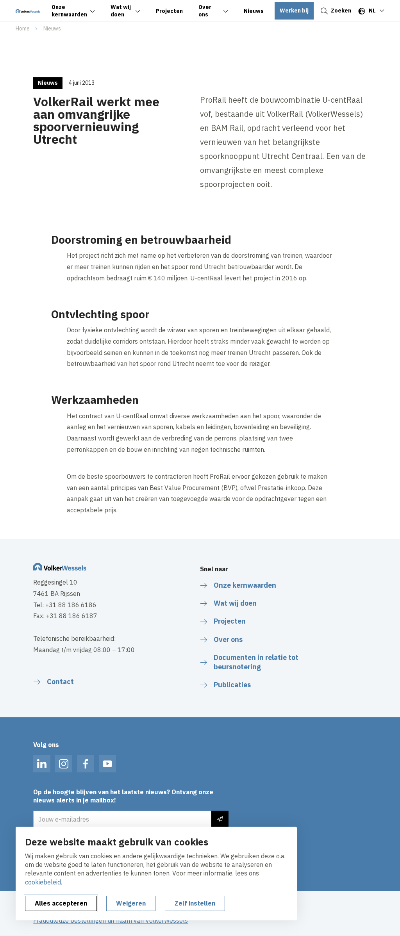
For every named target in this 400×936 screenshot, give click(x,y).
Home (23, 28)
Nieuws (52, 28)
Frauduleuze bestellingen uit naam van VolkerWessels (110, 920)
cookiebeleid (43, 882)
